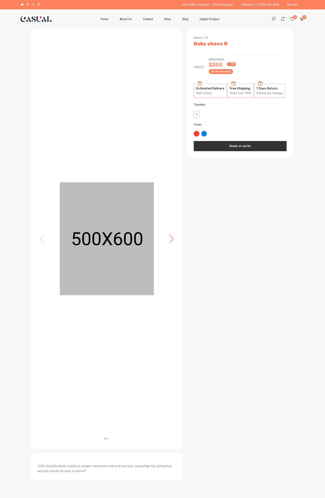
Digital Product (209, 19)
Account (292, 4)
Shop (167, 19)
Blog (185, 19)
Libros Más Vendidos (195, 4)
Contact (148, 19)
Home (104, 19)
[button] (171, 239)
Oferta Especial (223, 4)
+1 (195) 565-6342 (267, 4)
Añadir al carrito (240, 146)
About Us (126, 19)
